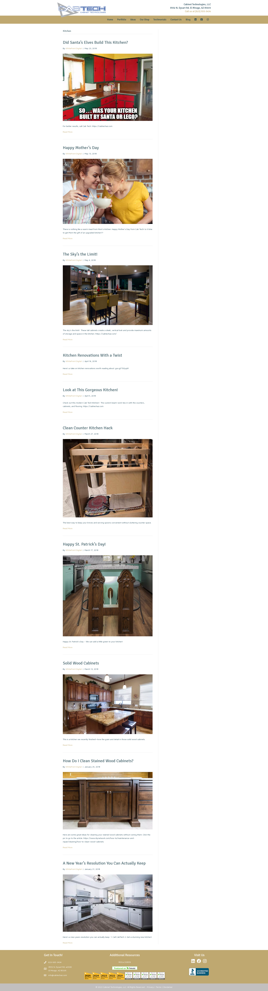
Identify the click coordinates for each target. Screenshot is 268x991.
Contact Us (176, 19)
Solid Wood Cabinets (81, 663)
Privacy (150, 987)
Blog (188, 19)
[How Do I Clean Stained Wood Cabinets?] (108, 800)
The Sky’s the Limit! (80, 254)
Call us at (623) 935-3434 (198, 11)
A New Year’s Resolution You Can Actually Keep (104, 863)
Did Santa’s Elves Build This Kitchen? (95, 42)
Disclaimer (168, 987)
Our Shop (144, 19)
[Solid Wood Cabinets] (108, 704)
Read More (67, 132)
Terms (158, 987)
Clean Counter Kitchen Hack (88, 428)
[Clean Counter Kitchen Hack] (108, 478)
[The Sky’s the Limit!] (108, 295)
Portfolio (121, 19)
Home (110, 19)
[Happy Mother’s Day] (108, 191)
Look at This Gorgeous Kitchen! (90, 389)
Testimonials (159, 19)
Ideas (133, 19)
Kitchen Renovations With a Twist (92, 355)
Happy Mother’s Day (81, 147)
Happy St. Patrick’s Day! (84, 544)
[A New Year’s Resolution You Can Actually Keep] (108, 903)
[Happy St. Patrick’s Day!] (108, 595)
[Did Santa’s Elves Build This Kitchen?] (108, 87)
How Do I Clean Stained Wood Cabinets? (98, 760)
